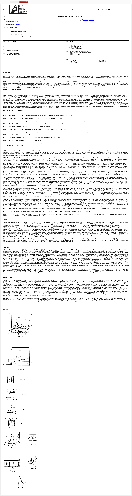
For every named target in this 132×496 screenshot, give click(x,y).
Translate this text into (5, 1)
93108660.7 (17, 24)
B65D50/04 (91, 20)
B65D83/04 (85, 20)
